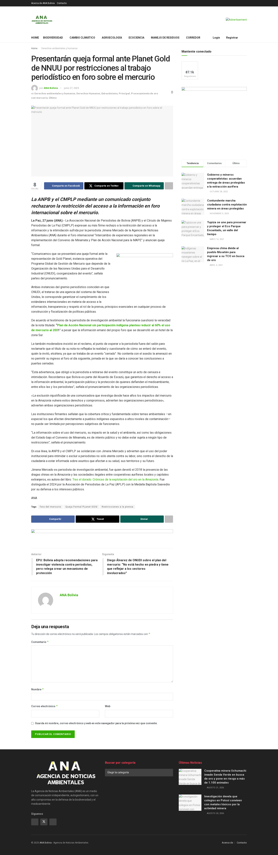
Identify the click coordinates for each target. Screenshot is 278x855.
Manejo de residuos (165, 37)
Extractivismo (109, 93)
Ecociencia (136, 37)
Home (35, 37)
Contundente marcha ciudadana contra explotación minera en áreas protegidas (227, 204)
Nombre (37, 689)
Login (216, 37)
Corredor (193, 37)
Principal (124, 93)
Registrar (232, 37)
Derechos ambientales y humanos (59, 48)
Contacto (62, 3)
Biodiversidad (53, 37)
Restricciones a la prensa (117, 506)
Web (107, 706)
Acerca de (227, 842)
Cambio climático (82, 37)
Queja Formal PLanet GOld (81, 506)
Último (53, 97)
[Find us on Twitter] (43, 822)
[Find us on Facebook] (34, 822)
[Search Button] (245, 37)
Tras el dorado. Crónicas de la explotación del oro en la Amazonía (115, 479)
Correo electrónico (44, 706)
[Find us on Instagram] (53, 822)
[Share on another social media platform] (169, 185)
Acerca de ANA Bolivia (43, 3)
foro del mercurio (50, 506)
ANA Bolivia (51, 88)
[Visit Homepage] (42, 19)
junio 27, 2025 (71, 88)
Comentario (40, 642)
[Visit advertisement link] (236, 19)
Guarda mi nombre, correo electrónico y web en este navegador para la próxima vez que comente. (96, 723)
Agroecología (112, 37)
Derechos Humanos (88, 93)
